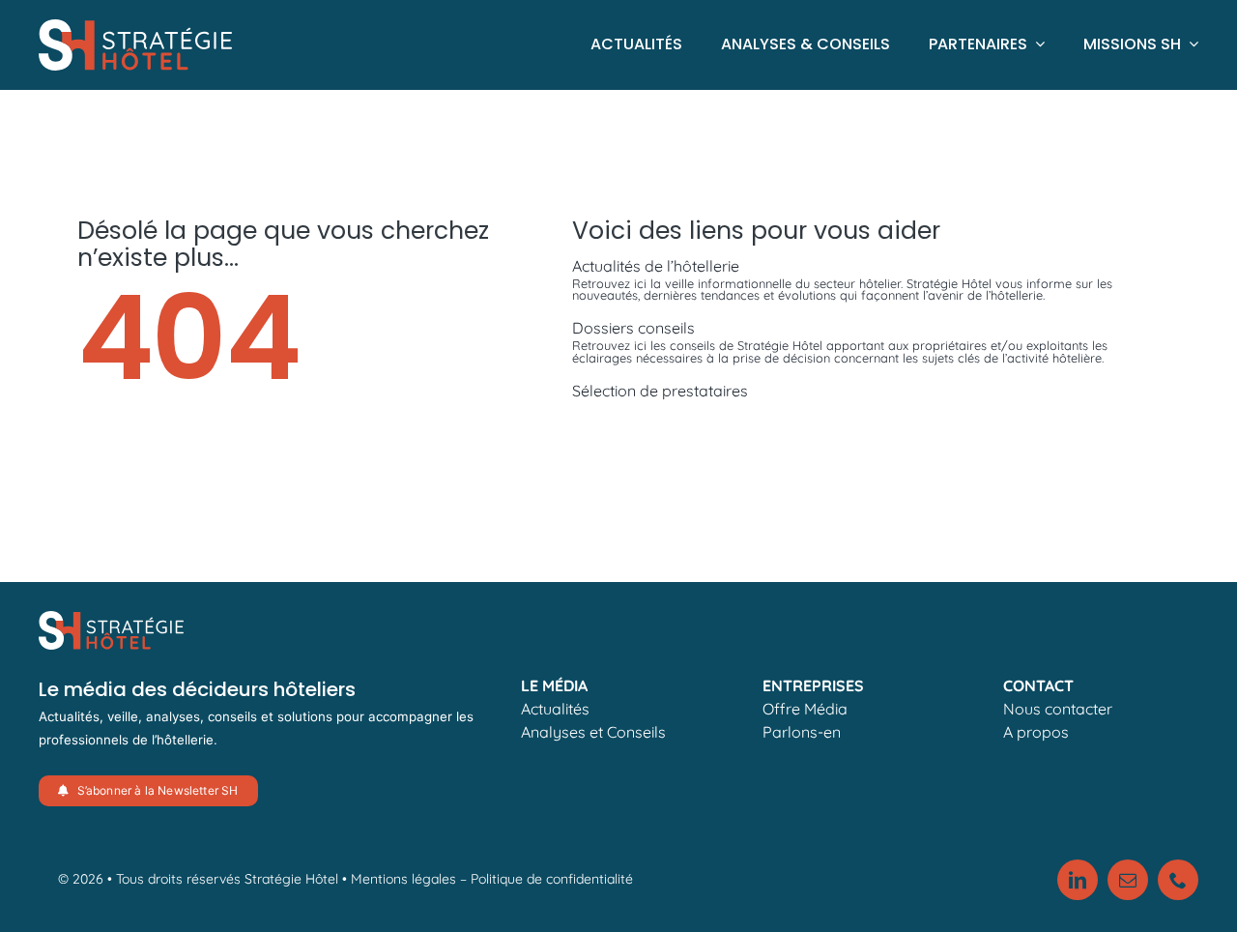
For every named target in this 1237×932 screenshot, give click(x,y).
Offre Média (805, 708)
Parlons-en (801, 732)
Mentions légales (403, 879)
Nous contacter (1057, 708)
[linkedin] (1077, 879)
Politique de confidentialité (552, 879)
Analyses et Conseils (593, 732)
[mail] (1128, 879)
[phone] (1178, 879)
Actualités (555, 708)
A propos (1036, 732)
